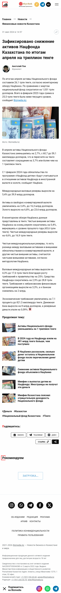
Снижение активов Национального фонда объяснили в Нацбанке (37, 371)
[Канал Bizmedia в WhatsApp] (21, 505)
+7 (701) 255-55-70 (19, 580)
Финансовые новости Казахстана (21, 23)
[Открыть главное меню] (57, 4)
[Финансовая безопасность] (25, 4)
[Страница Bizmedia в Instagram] (11, 505)
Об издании (18, 517)
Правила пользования (30, 535)
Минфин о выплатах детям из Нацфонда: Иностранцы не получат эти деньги (38, 384)
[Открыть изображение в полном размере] (30, 123)
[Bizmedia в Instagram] (39, 589)
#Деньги (7, 411)
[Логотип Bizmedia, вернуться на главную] (5, 4)
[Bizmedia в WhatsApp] (47, 589)
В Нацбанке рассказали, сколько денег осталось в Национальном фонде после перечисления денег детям (37, 356)
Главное (6, 19)
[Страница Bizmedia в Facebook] (40, 505)
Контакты (35, 521)
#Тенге (46, 416)
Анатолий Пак (19, 66)
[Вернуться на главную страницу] (56, 32)
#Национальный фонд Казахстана (21, 416)
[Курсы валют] (36, 4)
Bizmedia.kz (20, 100)
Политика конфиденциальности (30, 531)
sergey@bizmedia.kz (46, 577)
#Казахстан (20, 411)
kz (48, 4)
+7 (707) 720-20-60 (29, 577)
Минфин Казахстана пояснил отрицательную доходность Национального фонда (34, 398)
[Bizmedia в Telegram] (56, 589)
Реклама (45, 517)
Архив (24, 521)
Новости (22, 19)
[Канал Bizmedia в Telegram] (30, 505)
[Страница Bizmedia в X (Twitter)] (49, 505)
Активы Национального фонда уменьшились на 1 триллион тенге (37, 327)
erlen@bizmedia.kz (35, 580)
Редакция (32, 517)
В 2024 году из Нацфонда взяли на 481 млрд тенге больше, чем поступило (37, 341)
